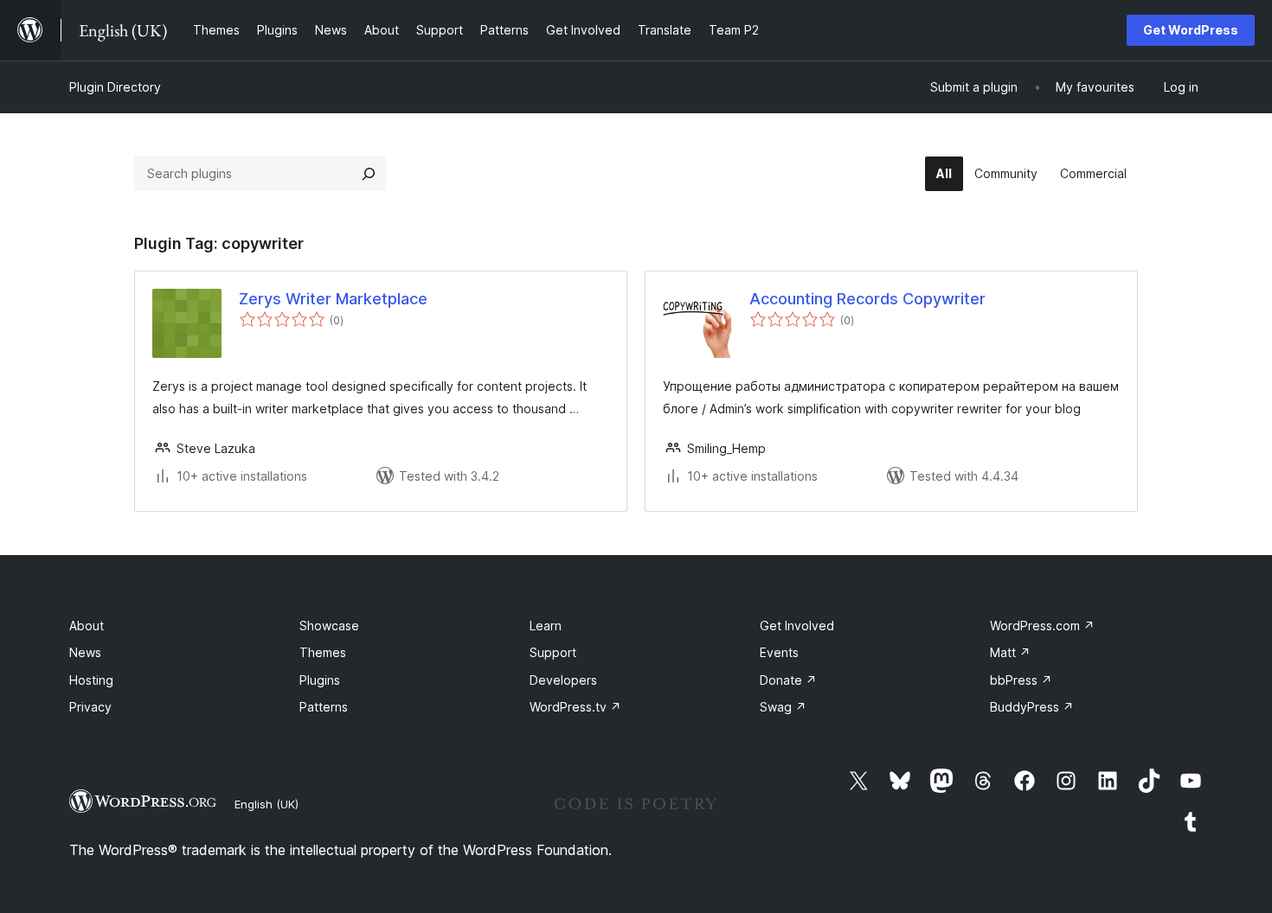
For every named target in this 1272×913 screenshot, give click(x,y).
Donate (788, 680)
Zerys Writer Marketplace (333, 299)
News (85, 652)
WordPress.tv (575, 706)
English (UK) (266, 804)
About (86, 625)
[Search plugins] (368, 173)
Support (553, 652)
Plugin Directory (115, 87)
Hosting (91, 680)
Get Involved (797, 625)
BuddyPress (1032, 706)
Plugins (319, 680)
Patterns (323, 706)
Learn (546, 625)
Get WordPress (1190, 29)
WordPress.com (1042, 625)
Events (779, 652)
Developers (563, 680)
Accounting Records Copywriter (867, 299)
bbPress (1021, 680)
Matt (1010, 652)
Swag (783, 706)
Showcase (329, 625)
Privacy (90, 706)
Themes (322, 652)
